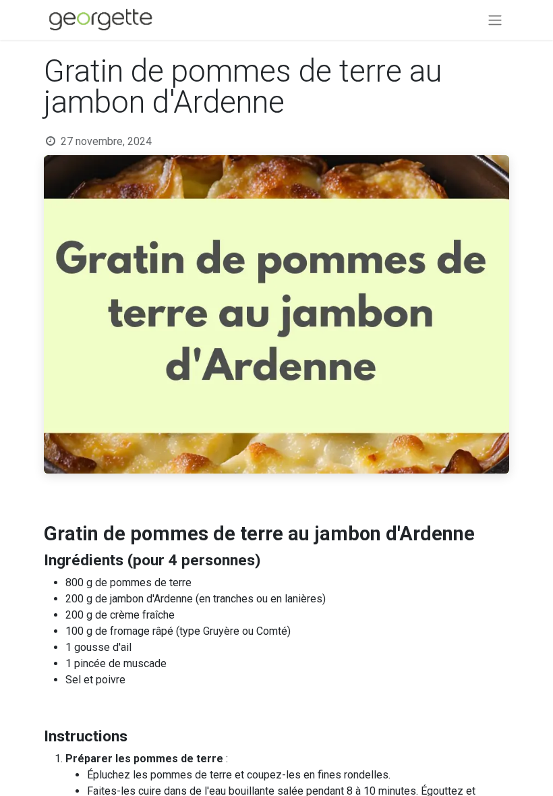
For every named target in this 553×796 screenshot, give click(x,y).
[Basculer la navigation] (495, 19)
